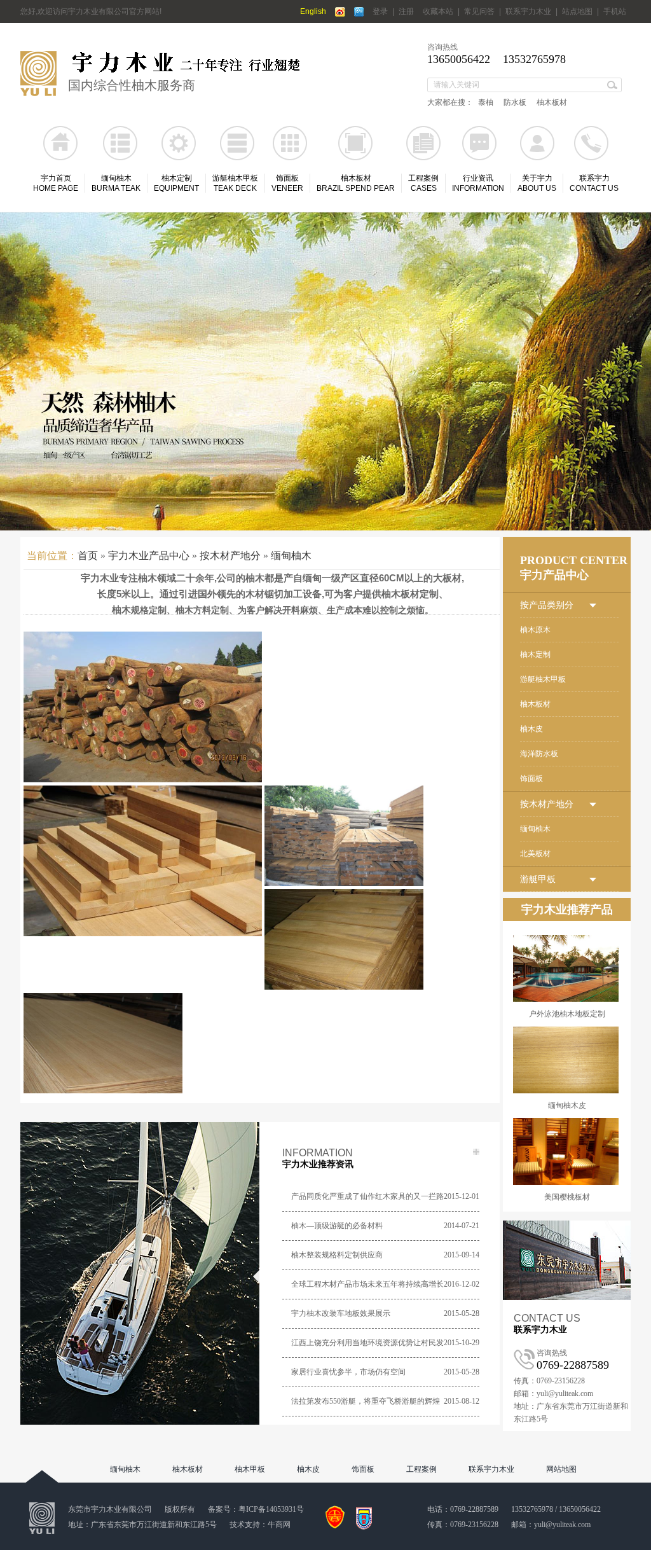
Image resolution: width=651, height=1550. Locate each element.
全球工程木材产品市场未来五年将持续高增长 (367, 1284)
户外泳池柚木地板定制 (567, 1013)
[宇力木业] (38, 93)
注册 (406, 11)
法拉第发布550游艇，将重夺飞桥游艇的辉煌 (365, 1401)
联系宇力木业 (528, 11)
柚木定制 (535, 654)
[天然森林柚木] (325, 371)
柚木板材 (552, 102)
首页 (88, 555)
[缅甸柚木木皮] (383, 964)
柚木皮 (531, 728)
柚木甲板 (250, 1469)
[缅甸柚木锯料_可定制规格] (383, 860)
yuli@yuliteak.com (562, 1524)
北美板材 (535, 853)
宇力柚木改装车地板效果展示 (340, 1313)
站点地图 (577, 11)
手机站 (614, 11)
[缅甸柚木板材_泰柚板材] (143, 860)
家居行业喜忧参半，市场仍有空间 (348, 1371)
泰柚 (485, 102)
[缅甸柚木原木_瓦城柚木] (143, 707)
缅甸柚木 (291, 555)
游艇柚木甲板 (543, 679)
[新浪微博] (340, 12)
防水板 (515, 102)
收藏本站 (438, 11)
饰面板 (531, 778)
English (313, 11)
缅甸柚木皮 (567, 1105)
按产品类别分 (546, 605)
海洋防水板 (539, 753)
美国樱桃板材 (567, 1197)
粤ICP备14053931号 (271, 1509)
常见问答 (479, 11)
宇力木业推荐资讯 (317, 1164)
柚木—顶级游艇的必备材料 (337, 1225)
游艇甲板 (538, 879)
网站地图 (561, 1469)
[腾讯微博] (359, 12)
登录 (380, 11)
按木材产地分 (230, 555)
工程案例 (421, 1469)
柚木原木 (535, 629)
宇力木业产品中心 (148, 555)
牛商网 (279, 1524)
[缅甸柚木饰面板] (143, 1068)
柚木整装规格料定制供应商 (337, 1254)
